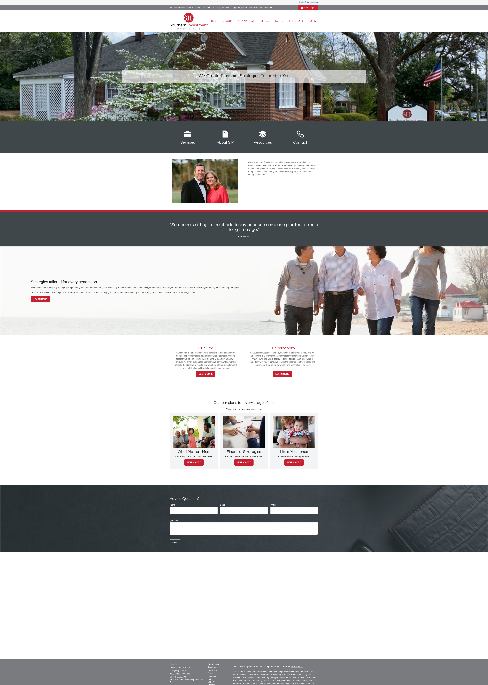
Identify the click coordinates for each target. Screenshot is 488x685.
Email (222, 505)
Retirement (212, 667)
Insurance (212, 676)
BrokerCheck (297, 666)
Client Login (309, 7)
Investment (212, 670)
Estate (210, 673)
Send (175, 543)
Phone (273, 505)
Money (211, 682)
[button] (214, 21)
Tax (209, 679)
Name (172, 505)
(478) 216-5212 (223, 7)
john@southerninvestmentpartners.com (254, 7)
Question (174, 520)
